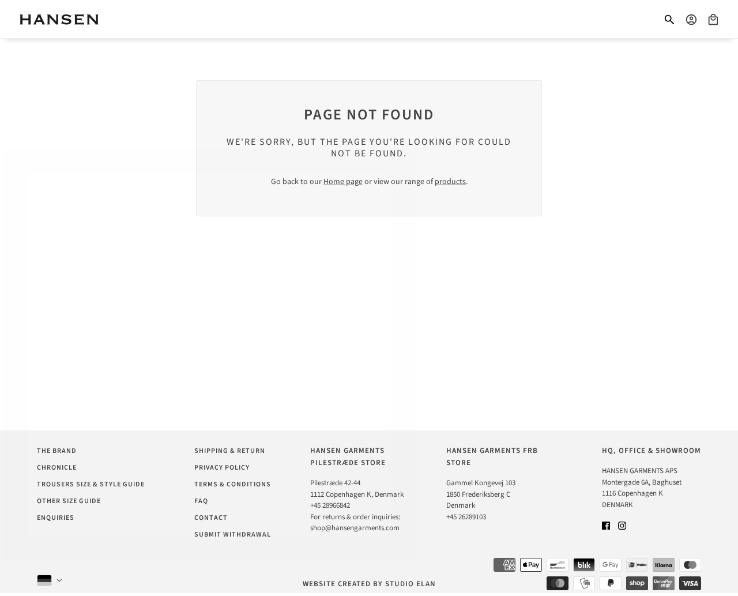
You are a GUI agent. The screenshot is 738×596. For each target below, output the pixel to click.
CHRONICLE (57, 468)
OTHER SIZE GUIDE (69, 501)
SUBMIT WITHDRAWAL (232, 534)
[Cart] (713, 19)
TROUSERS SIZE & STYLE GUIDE (91, 484)
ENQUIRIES (55, 518)
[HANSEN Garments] (59, 19)
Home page (343, 182)
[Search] (669, 19)
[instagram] (622, 525)
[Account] (691, 19)
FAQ (201, 501)
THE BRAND (57, 451)
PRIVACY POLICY (222, 468)
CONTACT (211, 518)
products (450, 182)
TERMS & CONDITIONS (232, 484)
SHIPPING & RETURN (229, 451)
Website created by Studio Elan (369, 584)
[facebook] (606, 525)
